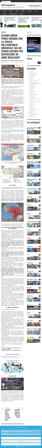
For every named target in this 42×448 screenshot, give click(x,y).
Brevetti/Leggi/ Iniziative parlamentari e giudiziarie (34, 162)
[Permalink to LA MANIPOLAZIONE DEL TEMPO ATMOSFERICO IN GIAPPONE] (35, 132)
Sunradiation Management (34, 101)
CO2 (30, 102)
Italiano (5, 1)
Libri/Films (30, 112)
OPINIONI (30, 72)
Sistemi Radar (32, 97)
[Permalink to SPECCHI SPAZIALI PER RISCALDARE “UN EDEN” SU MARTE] (35, 308)
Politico (7, 267)
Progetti (31, 85)
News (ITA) (31, 74)
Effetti (30, 107)
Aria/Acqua (32, 90)
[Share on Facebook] (19, 62)
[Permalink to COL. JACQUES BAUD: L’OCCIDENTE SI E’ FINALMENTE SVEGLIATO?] (35, 200)
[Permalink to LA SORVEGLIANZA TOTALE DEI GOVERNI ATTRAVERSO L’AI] (35, 283)
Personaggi (32, 86)
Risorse (31, 92)
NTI (12, 251)
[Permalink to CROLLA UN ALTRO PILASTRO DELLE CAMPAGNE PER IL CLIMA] (39, 258)
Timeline (30, 78)
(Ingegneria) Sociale (33, 94)
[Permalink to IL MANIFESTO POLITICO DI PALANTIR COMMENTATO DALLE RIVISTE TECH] (39, 283)
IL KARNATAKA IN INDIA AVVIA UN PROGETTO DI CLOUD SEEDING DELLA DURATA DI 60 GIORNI (7, 19)
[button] (40, 427)
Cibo (30, 89)
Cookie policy (18, 446)
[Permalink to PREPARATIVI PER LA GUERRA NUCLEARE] (30, 291)
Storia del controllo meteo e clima (32, 128)
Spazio (31, 105)
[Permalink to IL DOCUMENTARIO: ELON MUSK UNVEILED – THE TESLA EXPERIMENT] (39, 324)
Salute (31, 111)
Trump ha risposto (18, 240)
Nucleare (3, 32)
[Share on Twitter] (21, 62)
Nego (21, 441)
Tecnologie (31, 96)
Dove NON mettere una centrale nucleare (8, 356)
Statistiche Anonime (21, 438)
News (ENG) (31, 76)
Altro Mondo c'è (32, 115)
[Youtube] (37, 1)
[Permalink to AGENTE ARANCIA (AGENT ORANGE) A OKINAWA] (30, 233)
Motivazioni (31, 87)
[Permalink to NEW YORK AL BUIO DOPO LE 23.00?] (35, 250)
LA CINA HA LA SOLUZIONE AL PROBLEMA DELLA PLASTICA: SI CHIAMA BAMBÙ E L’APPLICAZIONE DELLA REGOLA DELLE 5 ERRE (21, 20)
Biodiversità (32, 108)
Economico (32, 93)
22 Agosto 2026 (31, 22)
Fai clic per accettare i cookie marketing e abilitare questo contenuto (12, 384)
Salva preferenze (21, 444)
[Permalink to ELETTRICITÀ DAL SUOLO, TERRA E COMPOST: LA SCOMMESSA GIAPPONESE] (39, 341)
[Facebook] (35, 1)
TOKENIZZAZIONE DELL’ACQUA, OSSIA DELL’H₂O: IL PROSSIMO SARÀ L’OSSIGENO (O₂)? (35, 19)
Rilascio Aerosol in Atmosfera (35, 99)
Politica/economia (33, 109)
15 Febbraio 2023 (5, 62)
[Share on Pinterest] (23, 62)
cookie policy (23, 446)
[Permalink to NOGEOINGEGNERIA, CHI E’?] (30, 200)
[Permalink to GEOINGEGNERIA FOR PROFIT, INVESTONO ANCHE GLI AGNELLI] (39, 250)
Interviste (30, 77)
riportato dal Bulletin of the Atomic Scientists (13, 275)
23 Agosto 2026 (3, 22)
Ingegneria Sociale (32, 73)
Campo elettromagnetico (33, 114)
